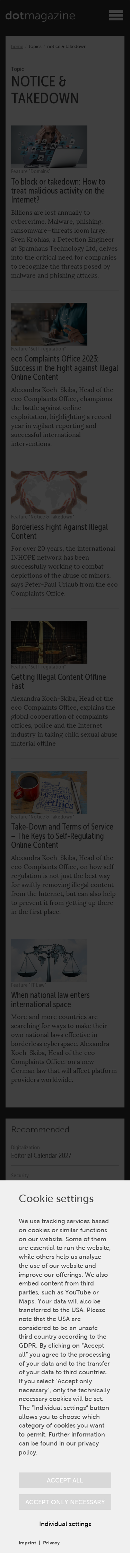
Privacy (51, 1542)
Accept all (65, 1480)
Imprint (27, 1542)
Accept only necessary (65, 1502)
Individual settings (65, 1523)
